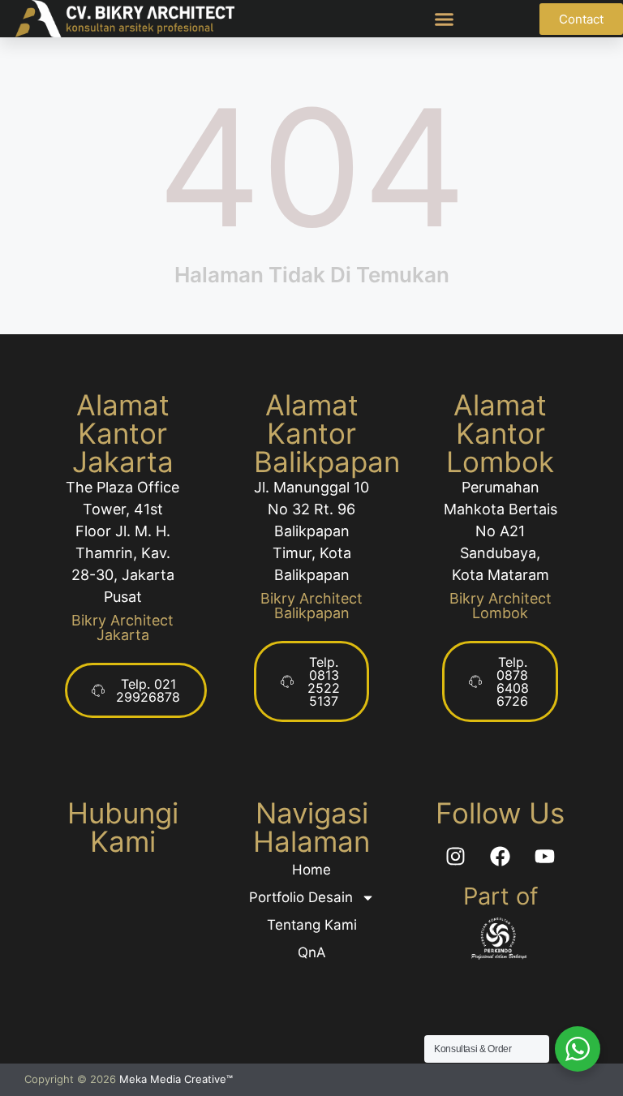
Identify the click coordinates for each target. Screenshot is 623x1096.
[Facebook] (500, 856)
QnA (312, 952)
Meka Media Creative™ (176, 1078)
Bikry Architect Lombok (500, 605)
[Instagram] (456, 856)
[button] (444, 18)
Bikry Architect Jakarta (122, 627)
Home (311, 870)
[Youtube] (545, 856)
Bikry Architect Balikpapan (311, 605)
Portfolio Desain (301, 897)
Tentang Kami (312, 925)
